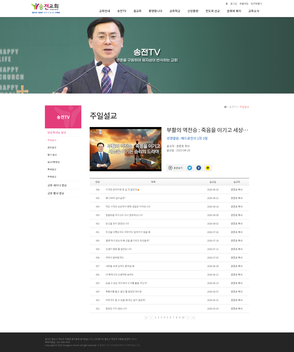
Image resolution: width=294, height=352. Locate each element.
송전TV (121, 11)
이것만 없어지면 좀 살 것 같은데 (121, 189)
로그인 (233, 3)
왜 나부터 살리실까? (115, 198)
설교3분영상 (53, 162)
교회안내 (104, 11)
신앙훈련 (192, 11)
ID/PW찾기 (256, 3)
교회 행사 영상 (55, 193)
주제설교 (51, 176)
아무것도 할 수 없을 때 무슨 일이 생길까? (126, 300)
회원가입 (244, 3)
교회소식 (253, 11)
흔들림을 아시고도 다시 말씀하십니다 (124, 215)
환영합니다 (155, 11)
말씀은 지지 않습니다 (116, 308)
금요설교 (51, 147)
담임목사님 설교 (56, 132)
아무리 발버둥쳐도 (115, 257)
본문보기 (178, 168)
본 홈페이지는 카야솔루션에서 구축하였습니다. (118, 345)
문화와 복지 (234, 11)
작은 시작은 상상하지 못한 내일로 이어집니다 (128, 206)
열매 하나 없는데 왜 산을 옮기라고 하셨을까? (128, 240)
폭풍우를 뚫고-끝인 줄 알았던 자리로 (124, 291)
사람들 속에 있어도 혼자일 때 (120, 266)
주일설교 (51, 140)
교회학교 (174, 11)
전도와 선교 (213, 11)
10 (183, 317)
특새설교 (51, 169)
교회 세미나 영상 (57, 185)
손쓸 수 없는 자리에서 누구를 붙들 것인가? (126, 283)
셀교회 (137, 11)
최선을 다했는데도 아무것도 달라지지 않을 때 (128, 232)
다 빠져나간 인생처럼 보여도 (120, 274)
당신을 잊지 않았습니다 (117, 223)
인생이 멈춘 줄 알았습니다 (119, 249)
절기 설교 (52, 154)
